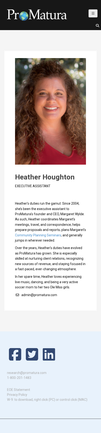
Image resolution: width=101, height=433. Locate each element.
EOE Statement (18, 390)
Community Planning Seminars (38, 235)
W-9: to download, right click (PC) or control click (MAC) (47, 399)
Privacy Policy (17, 395)
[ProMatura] (37, 15)
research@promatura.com (27, 373)
